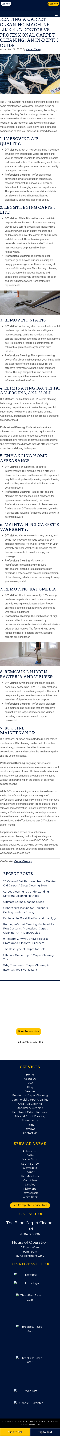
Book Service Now (28, 1031)
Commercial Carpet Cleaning (30, 1099)
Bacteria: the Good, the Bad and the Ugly (29, 918)
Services (30, 1091)
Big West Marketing (30, 1424)
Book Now (53, 3)
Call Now (6, 3)
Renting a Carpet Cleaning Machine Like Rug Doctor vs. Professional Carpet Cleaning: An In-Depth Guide (28, 928)
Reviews (30, 1128)
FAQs (30, 1083)
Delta (30, 1155)
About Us (30, 1078)
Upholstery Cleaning (30, 1108)
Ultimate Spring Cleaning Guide (23, 901)
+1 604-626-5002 (30, 1234)
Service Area (30, 1120)
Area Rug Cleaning (30, 1103)
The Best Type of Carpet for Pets (24, 949)
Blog (30, 1087)
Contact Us (30, 1133)
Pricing (30, 1124)
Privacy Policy (37, 1421)
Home (30, 1074)
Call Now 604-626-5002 (30, 1042)
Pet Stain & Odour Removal (30, 1112)
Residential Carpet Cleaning (30, 1095)
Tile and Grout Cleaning (30, 1116)
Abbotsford (30, 1151)
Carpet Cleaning (23, 861)
